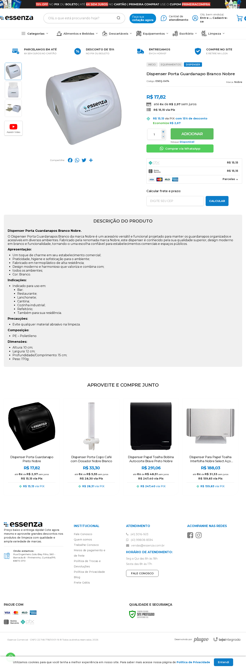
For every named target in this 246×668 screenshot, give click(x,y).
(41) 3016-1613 (139, 534)
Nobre (238, 82)
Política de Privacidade (89, 572)
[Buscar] (117, 18)
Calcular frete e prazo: (163, 191)
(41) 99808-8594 (141, 540)
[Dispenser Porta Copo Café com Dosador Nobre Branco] (91, 447)
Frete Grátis (82, 582)
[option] (33, 51)
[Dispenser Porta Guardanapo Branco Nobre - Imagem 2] (13, 89)
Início (152, 64)
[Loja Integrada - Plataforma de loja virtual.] (226, 639)
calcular (217, 201)
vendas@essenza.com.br (147, 545)
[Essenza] (16, 18)
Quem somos (83, 539)
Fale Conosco (83, 534)
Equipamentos (171, 64)
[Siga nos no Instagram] (200, 535)
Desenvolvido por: (183, 639)
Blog (77, 577)
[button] (13, 128)
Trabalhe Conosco (86, 545)
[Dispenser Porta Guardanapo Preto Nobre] (31, 447)
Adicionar (192, 134)
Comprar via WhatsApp (182, 148)
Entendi (223, 662)
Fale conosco (142, 573)
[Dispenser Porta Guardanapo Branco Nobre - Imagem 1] (13, 71)
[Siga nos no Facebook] (191, 535)
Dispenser (193, 64)
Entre (204, 18)
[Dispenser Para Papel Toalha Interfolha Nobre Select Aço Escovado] (210, 447)
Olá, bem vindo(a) (212, 14)
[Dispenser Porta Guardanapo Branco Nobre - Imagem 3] (13, 108)
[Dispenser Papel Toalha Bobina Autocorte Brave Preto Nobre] (151, 447)
